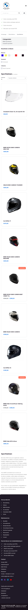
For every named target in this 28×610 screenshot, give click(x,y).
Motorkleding (6, 502)
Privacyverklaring (10, 606)
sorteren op (3, 78)
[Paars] (12, 55)
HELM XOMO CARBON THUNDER (12, 185)
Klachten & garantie (7, 530)
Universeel (5, 62)
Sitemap (3, 606)
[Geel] (5, 55)
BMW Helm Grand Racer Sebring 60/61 (12, 404)
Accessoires (6, 509)
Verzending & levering (8, 528)
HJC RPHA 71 (7, 221)
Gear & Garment (6, 68)
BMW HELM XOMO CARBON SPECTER (11, 148)
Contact (5, 537)
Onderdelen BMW (7, 512)
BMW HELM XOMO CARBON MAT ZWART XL (13, 295)
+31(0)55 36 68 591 (5, 598)
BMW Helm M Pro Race (10, 441)
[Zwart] (22, 55)
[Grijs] (9, 55)
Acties (4, 514)
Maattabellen (6, 535)
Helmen (5, 505)
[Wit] (19, 55)
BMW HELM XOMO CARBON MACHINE (11, 257)
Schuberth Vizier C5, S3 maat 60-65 (14, 111)
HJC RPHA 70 (7, 368)
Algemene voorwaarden (21, 605)
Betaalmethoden (7, 525)
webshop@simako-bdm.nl (7, 576)
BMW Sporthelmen (7, 41)
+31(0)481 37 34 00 (9, 574)
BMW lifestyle (6, 507)
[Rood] (16, 55)
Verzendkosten (6, 523)
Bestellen (5, 521)
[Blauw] (2, 55)
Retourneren (6, 532)
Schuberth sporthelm (7, 43)
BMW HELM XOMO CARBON (11, 332)
